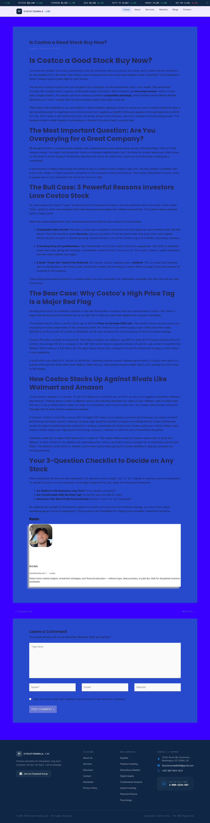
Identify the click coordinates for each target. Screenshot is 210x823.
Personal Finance (128, 794)
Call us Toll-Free (178, 782)
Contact (187, 9)
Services (149, 9)
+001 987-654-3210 (172, 770)
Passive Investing (129, 764)
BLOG (56, 48)
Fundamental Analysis (131, 782)
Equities (124, 758)
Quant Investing (128, 788)
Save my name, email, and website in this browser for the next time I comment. (80, 699)
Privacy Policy (90, 788)
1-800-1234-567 (178, 785)
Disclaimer (88, 782)
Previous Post (23, 611)
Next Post (188, 611)
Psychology (126, 800)
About (137, 9)
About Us (87, 758)
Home (126, 9)
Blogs (175, 9)
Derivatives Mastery (130, 770)
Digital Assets (127, 776)
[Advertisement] (85, 555)
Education (88, 770)
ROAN (33, 566)
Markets (163, 9)
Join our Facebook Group (36, 773)
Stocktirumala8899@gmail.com (178, 765)
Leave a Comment (39, 48)
